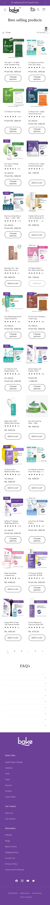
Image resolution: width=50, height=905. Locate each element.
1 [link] (7, 651)
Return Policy (11, 847)
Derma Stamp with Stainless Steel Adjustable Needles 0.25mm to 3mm (35, 370)
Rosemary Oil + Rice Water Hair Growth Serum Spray (11, 269)
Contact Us (10, 858)
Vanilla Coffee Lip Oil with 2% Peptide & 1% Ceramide (36, 217)
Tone (7, 774)
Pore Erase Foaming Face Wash (11, 165)
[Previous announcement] (5, 3)
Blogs (7, 841)
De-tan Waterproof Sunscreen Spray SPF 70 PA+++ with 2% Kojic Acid (36, 624)
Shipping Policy (12, 852)
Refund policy (25, 893)
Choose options (13, 78)
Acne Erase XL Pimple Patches (36, 522)
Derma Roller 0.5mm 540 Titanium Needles (11, 623)
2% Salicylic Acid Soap (12, 112)
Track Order (10, 797)
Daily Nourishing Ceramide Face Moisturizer (10, 574)
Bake (16, 893)
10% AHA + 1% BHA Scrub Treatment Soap (11, 64)
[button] (5, 10)
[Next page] (42, 651)
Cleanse (8, 768)
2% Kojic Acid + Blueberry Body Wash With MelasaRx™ (11, 471)
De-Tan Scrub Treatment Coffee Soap (36, 318)
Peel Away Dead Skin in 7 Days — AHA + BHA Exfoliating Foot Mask (12, 217)
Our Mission (10, 819)
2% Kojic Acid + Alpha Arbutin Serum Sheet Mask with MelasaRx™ (36, 165)
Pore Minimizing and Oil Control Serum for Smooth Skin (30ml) (12, 318)
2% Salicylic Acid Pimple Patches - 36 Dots (11, 370)
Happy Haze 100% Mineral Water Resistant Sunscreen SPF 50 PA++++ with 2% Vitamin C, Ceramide (12, 422)
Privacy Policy (11, 864)
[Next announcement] (45, 3)
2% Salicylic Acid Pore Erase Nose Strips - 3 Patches (36, 471)
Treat (7, 780)
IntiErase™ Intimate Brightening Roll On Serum (11, 522)
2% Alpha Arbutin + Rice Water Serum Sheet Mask (36, 269)
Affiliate (8, 835)
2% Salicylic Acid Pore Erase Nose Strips (36, 64)
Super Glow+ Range (13, 762)
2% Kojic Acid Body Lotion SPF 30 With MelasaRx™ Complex (35, 574)
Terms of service (26, 897)
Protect (8, 791)
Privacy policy (37, 893)
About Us (9, 813)
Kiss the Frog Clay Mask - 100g (34, 422)
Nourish (8, 785)
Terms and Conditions (14, 870)
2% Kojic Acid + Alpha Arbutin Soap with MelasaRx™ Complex (36, 113)
